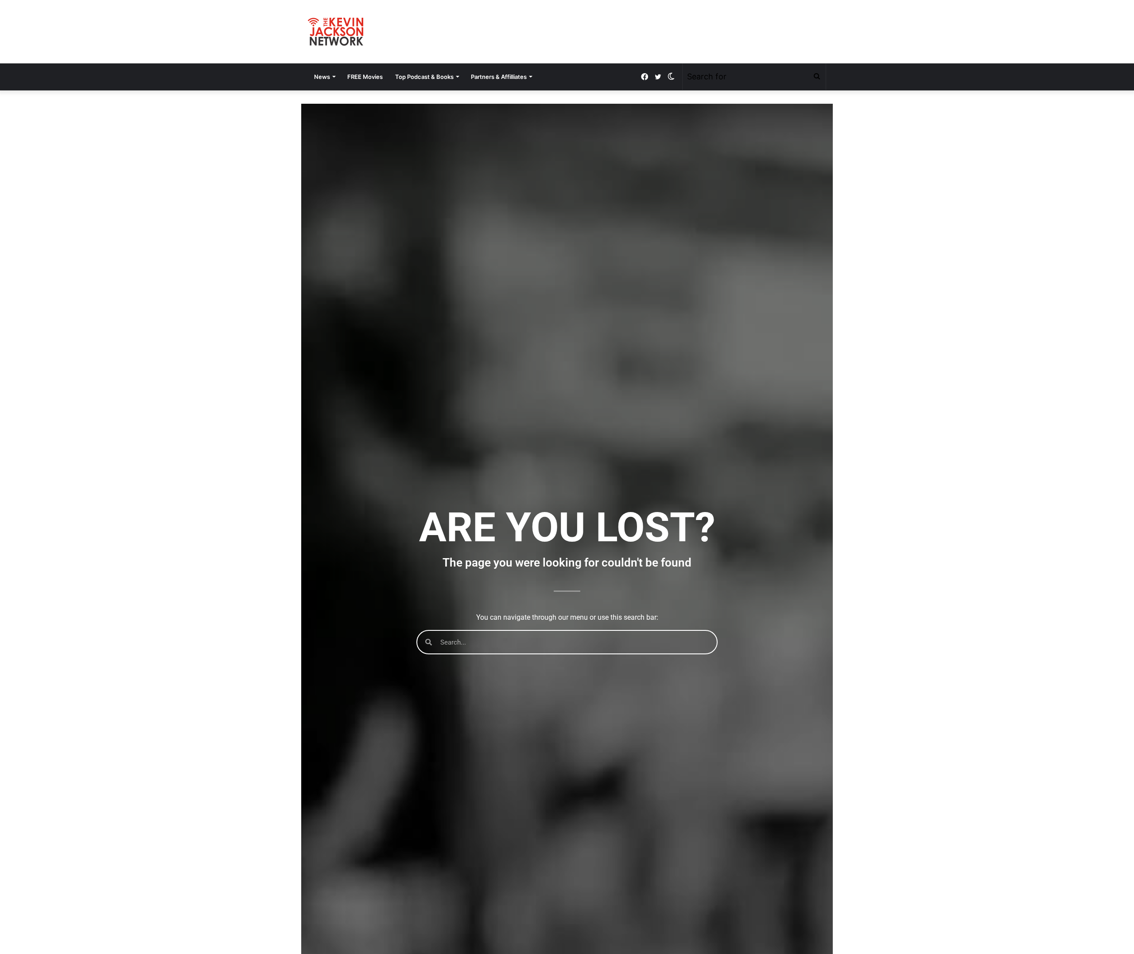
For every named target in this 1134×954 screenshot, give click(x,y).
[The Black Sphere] (335, 32)
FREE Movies (365, 76)
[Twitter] (657, 76)
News (322, 76)
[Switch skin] (671, 76)
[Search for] (817, 76)
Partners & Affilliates (499, 76)
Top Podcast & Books (424, 76)
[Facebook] (644, 76)
